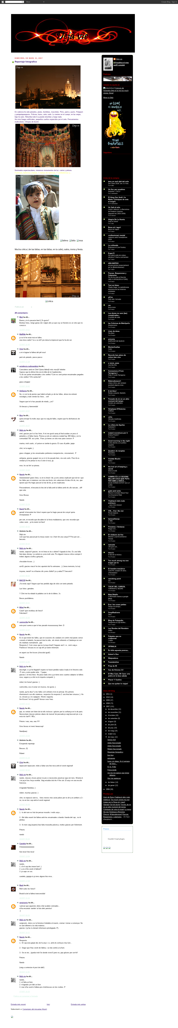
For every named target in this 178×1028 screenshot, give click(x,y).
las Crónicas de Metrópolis (119, 323)
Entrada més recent (18, 1004)
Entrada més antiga (78, 1004)
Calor (110, 349)
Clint (21, 349)
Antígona (23, 391)
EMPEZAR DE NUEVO (116, 341)
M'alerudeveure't (116, 814)
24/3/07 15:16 (24, 898)
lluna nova (112, 307)
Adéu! (110, 461)
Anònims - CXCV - (114, 191)
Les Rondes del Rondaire (118, 628)
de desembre (113, 709)
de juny (111, 728)
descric (111, 553)
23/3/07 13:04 (24, 856)
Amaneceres (112, 325)
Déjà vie (22, 430)
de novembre (113, 712)
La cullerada (113, 245)
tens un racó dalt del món (118, 181)
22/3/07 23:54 (24, 736)
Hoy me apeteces (114, 778)
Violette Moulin (114, 459)
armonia (111, 339)
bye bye (110, 755)
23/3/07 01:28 (24, 758)
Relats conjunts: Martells (116, 393)
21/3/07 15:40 (24, 345)
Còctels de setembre (115, 403)
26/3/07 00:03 (24, 915)
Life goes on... (113, 547)
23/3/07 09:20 (24, 839)
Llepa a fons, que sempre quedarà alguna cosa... (117, 384)
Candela (22, 844)
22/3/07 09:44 (24, 544)
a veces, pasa (113, 363)
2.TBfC (110, 521)
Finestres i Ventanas (116, 527)
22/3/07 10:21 (24, 603)
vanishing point (114, 579)
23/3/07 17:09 (24, 881)
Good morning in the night (119, 441)
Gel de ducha (115, 805)
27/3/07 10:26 (24, 992)
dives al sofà (112, 471)
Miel (21, 317)
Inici (48, 1004)
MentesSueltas (114, 347)
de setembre (113, 718)
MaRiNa (22, 334)
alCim (110, 297)
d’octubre (111, 715)
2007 (108, 706)
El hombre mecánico (116, 569)
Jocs (109, 614)
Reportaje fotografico (115, 752)
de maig (111, 731)
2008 (108, 703)
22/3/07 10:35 (24, 618)
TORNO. (111, 411)
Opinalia (106, 805)
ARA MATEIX (113, 263)
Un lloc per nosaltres (116, 189)
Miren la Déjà (108, 98)
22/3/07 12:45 (24, 662)
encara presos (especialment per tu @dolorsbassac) (118, 266)
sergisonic (23, 903)
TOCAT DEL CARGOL (116, 587)
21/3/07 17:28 (24, 362)
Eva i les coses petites (117, 605)
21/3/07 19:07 (24, 411)
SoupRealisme (114, 612)
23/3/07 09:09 (24, 805)
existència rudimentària (28, 366)
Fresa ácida (112, 770)
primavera (111, 758)
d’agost (111, 721)
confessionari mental (116, 235)
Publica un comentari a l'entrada (26, 996)
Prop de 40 (112, 666)
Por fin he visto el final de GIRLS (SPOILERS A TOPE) (118, 278)
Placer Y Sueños (115, 680)
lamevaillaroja (113, 519)
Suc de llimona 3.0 (115, 670)
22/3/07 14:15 (24, 704)
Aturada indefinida (114, 419)
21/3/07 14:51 (24, 330)
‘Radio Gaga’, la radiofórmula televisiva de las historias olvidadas (118, 289)
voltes (110, 630)
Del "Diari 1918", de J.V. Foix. (118, 183)
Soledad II (111, 427)
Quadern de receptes (116, 451)
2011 (108, 694)
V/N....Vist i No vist (115, 511)
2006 (108, 789)
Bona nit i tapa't (114, 227)
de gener (111, 785)
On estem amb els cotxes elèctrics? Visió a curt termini (118, 256)
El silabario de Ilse (115, 535)
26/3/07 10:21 (24, 933)
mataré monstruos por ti (118, 433)
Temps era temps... (114, 607)
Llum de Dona (108, 797)
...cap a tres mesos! (115, 505)
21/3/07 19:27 (24, 426)
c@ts (110, 417)
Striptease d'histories (117, 812)
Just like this (112, 365)
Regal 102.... (112, 529)
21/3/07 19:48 (24, 470)
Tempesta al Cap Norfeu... (117, 622)
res (109, 305)
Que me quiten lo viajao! (118, 684)
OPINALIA (112, 646)
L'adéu (110, 640)
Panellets (111, 453)
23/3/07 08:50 (24, 770)
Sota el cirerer (113, 221)
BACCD (22, 580)
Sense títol (112, 740)
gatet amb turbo (114, 491)
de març (111, 737)
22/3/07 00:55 (24, 527)
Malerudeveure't (114, 381)
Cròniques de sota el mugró (113, 809)
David (21, 509)
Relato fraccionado (115, 749)
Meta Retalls (113, 595)
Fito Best (111, 333)
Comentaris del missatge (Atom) (35, 1009)
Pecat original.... (113, 513)
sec (109, 581)
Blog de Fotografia (115, 620)
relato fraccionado (114, 743)
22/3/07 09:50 (24, 576)
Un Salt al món (114, 207)
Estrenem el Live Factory (117, 247)
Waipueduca (113, 658)
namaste (111, 545)
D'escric (106, 814)
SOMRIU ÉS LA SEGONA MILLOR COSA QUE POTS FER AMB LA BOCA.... (118, 479)
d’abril (110, 734)
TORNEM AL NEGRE (115, 589)
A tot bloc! (112, 391)
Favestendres (113, 662)
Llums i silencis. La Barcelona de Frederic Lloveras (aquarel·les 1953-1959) (118, 211)
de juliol (111, 725)
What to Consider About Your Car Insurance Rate (118, 494)
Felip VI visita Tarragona (116, 375)
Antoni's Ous (113, 654)
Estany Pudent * (113, 435)
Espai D (111, 253)
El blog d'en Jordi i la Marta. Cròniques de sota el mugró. (118, 200)
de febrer (111, 782)
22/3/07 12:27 (24, 630)
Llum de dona (113, 331)
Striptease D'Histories (116, 409)
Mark (21, 885)
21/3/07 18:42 (24, 386)
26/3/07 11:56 (24, 972)
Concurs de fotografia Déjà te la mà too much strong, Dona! (115, 90)
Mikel (21, 607)
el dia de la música (114, 555)
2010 (108, 697)
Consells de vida (114, 317)
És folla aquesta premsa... (118, 650)
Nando (22, 475)
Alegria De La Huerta (116, 219)
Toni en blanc (113, 285)
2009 (108, 700)
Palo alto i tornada (114, 299)
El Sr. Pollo (112, 767)
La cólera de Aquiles (116, 425)
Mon (21, 415)
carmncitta (23, 622)
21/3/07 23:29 (24, 504)
